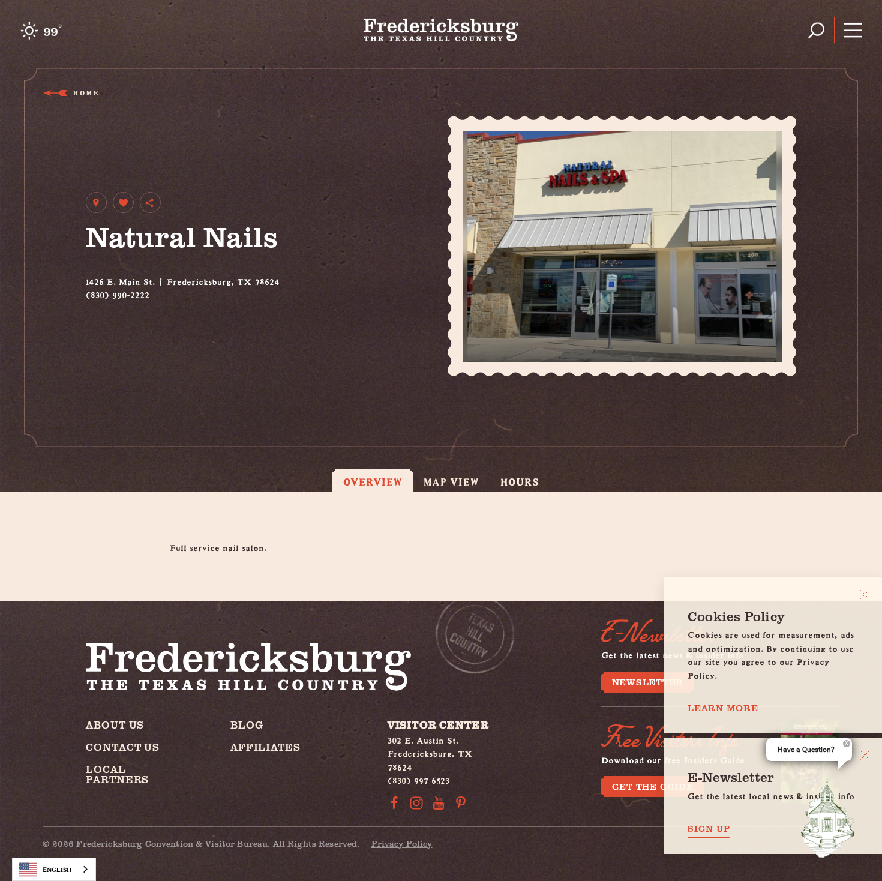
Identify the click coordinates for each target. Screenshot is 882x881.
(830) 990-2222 (117, 293)
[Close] (865, 594)
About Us (115, 725)
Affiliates (265, 747)
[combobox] (54, 869)
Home (85, 93)
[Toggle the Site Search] (816, 30)
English (57, 869)
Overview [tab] (372, 481)
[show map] (96, 202)
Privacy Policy (402, 843)
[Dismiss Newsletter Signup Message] (865, 755)
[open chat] (828, 818)
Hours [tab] (519, 481)
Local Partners (117, 774)
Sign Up (709, 828)
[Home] (441, 30)
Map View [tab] (451, 481)
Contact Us (123, 747)
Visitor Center (438, 725)
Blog (246, 725)
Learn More (723, 707)
